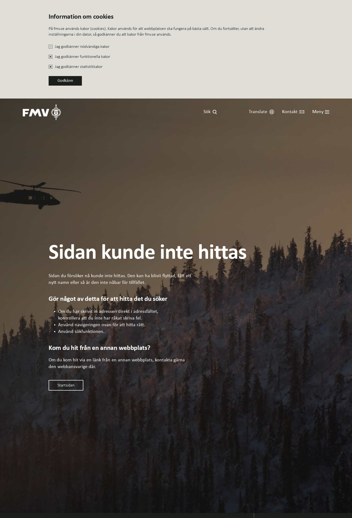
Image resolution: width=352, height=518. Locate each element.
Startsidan (65, 385)
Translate (258, 112)
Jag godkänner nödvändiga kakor (82, 46)
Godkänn (65, 80)
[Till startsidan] (42, 112)
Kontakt (290, 112)
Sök (207, 112)
